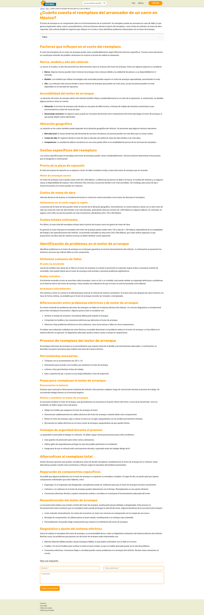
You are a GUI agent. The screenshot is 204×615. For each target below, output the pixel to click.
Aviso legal (43, 606)
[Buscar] (104, 3)
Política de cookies (46, 608)
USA (133, 3)
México (141, 3)
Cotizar (155, 3)
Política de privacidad (47, 610)
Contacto (43, 603)
